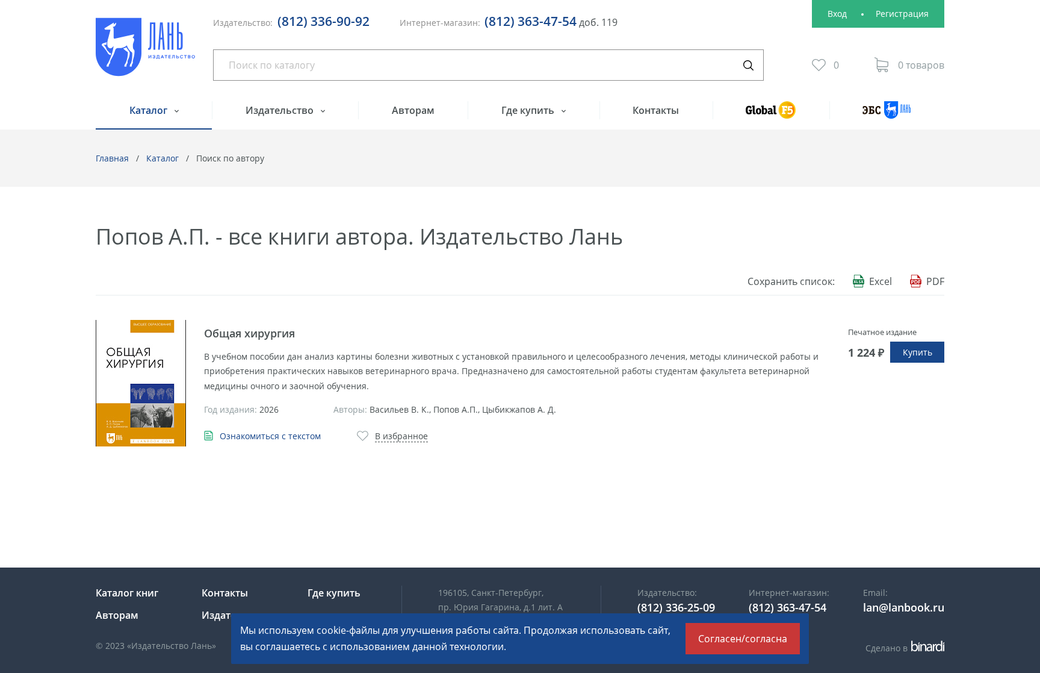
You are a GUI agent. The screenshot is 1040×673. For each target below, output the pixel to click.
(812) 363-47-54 (530, 21)
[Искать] (748, 65)
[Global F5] (771, 115)
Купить (917, 352)
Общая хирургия (249, 333)
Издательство (281, 110)
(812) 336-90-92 (323, 21)
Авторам (413, 110)
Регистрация (902, 13)
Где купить (529, 110)
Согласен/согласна (742, 638)
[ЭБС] (886, 115)
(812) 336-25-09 (676, 607)
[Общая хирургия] (141, 383)
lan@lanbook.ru (903, 607)
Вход (837, 13)
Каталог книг (127, 592)
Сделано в (903, 648)
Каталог (149, 110)
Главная (112, 158)
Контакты (656, 110)
